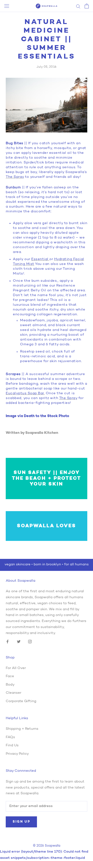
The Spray (15, 177)
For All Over (16, 668)
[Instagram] (30, 642)
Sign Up (21, 821)
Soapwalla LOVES (46, 526)
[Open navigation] (6, 6)
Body (10, 685)
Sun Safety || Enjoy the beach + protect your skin (46, 478)
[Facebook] (7, 642)
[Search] (78, 6)
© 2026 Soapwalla (46, 845)
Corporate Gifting (21, 701)
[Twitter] (19, 642)
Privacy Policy (17, 754)
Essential (40, 259)
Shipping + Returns (22, 729)
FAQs (10, 737)
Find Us (12, 745)
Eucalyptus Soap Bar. (25, 393)
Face (10, 676)
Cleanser (13, 693)
